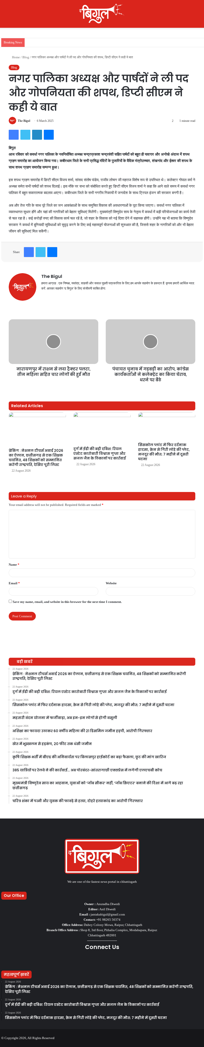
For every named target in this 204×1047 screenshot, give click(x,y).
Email (14, 583)
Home (15, 57)
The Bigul (24, 121)
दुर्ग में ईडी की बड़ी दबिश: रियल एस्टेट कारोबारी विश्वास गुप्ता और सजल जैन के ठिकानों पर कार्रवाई (99, 453)
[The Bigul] (102, 13)
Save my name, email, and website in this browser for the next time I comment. (67, 602)
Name (14, 564)
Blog (25, 57)
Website (111, 583)
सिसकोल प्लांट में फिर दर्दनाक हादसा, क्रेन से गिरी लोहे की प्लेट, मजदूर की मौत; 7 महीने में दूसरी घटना (164, 451)
